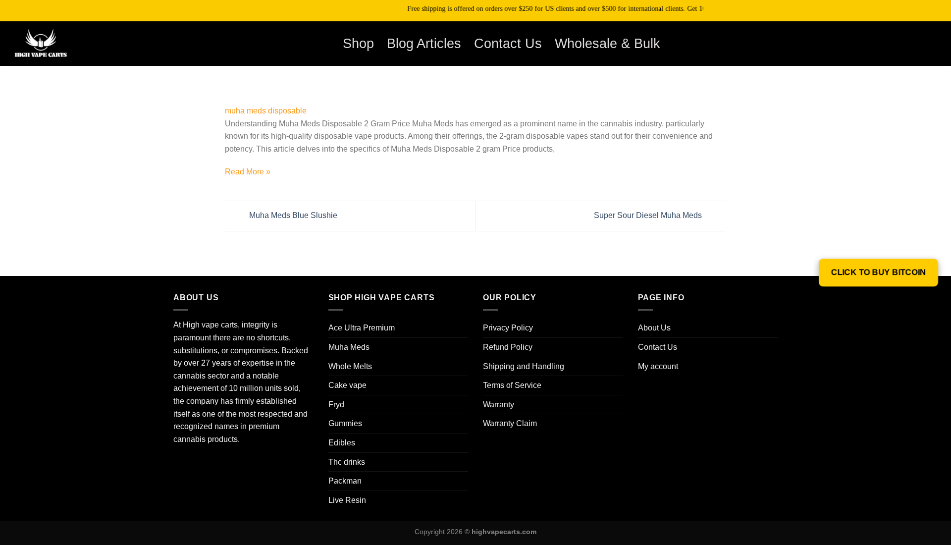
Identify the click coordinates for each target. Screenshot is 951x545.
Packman (345, 481)
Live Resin (347, 500)
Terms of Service (512, 385)
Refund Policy (507, 347)
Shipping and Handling (523, 366)
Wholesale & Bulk (607, 43)
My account (658, 366)
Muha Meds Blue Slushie (292, 215)
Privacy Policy (508, 328)
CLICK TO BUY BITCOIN (879, 272)
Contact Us (508, 43)
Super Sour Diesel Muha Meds (649, 215)
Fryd (336, 404)
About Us (654, 328)
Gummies (345, 423)
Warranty (498, 404)
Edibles (341, 442)
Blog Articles (424, 43)
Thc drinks (346, 462)
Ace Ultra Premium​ (361, 328)
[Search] (890, 43)
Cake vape (347, 385)
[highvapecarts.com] (56, 43)
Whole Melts (350, 366)
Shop (358, 43)
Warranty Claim (510, 423)
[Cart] (916, 43)
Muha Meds (349, 347)
